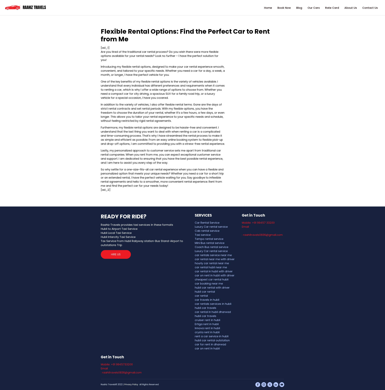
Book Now (284, 8)
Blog (299, 8)
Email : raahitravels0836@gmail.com (121, 370)
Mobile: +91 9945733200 (117, 364)
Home (268, 8)
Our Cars (314, 8)
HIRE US (116, 254)
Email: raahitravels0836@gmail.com (262, 231)
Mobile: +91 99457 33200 (258, 223)
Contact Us (370, 8)
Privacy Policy (131, 384)
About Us (350, 8)
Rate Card (332, 8)
